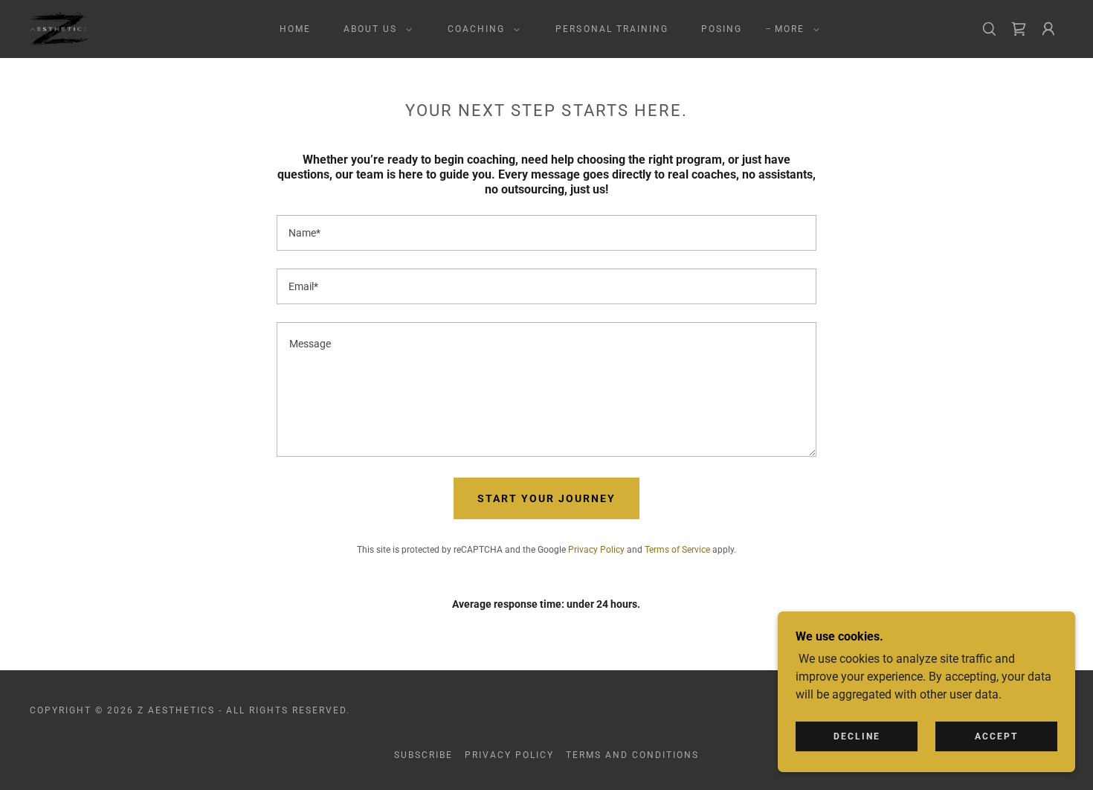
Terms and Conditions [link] (632, 755)
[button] (375, 29)
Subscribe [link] (423, 755)
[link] (59, 28)
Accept (996, 736)
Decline (857, 736)
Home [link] (295, 29)
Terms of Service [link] (677, 550)
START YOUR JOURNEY (546, 498)
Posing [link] (721, 29)
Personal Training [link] (611, 29)
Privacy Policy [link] (596, 550)
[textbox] (546, 233)
